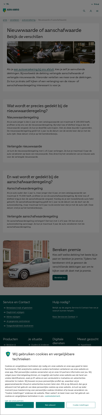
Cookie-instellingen (81, 405)
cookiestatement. (53, 396)
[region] (51, 380)
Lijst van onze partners (14, 401)
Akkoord (19, 405)
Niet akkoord (50, 405)
